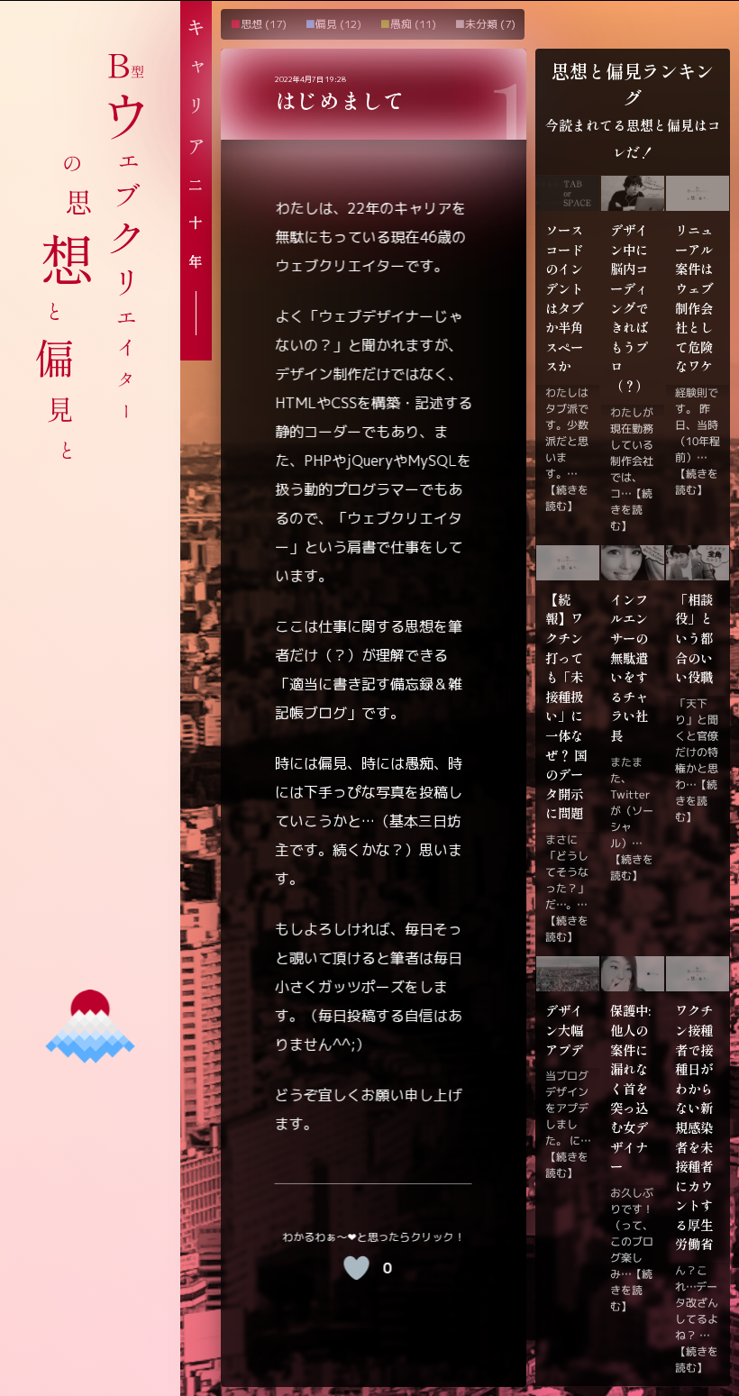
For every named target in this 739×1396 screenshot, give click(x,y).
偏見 (326, 24)
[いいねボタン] (356, 1268)
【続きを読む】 (566, 498)
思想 (251, 24)
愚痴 (401, 24)
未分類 (481, 24)
